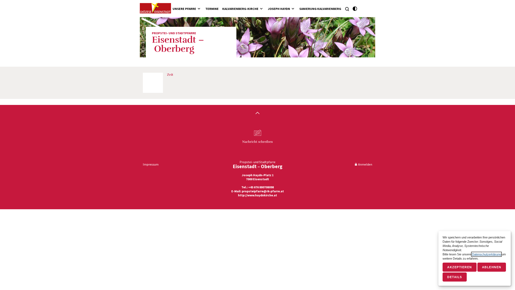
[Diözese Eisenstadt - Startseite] (155, 8)
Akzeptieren (459, 267)
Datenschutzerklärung (486, 254)
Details (454, 277)
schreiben (257, 142)
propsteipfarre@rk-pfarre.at (263, 191)
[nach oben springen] (257, 113)
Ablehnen (491, 267)
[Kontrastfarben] (355, 8)
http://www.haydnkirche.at (257, 195)
